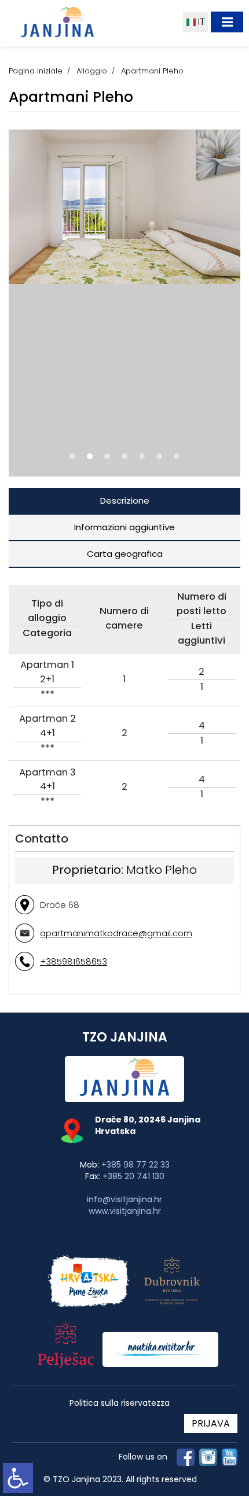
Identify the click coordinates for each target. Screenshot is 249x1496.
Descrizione (124, 500)
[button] (72, 456)
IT (200, 21)
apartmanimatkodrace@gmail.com (116, 933)
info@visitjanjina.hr (124, 1199)
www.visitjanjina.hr (125, 1211)
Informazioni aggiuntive (124, 527)
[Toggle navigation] (227, 22)
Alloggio (91, 70)
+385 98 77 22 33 (135, 1164)
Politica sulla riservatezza (119, 1403)
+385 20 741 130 (133, 1176)
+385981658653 (73, 961)
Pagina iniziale (36, 70)
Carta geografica (125, 554)
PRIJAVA (211, 1423)
